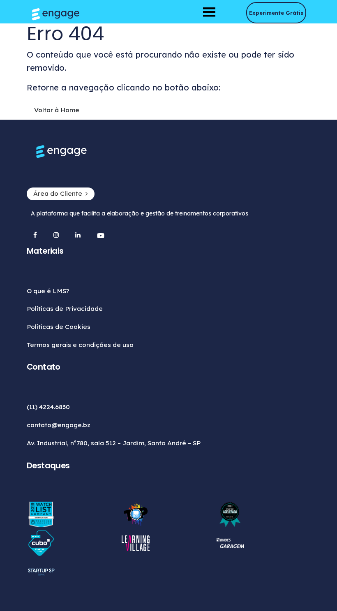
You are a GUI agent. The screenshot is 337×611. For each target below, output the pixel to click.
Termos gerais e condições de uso (80, 345)
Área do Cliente (57, 193)
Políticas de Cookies (58, 327)
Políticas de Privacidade (65, 308)
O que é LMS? (48, 291)
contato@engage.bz (58, 425)
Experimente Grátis (276, 12)
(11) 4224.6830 (48, 407)
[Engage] (168, 14)
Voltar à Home (56, 110)
